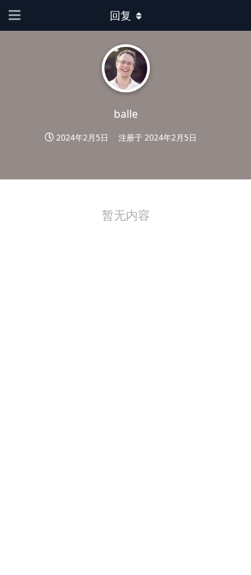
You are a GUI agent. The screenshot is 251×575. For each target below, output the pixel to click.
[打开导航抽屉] (13, 15)
